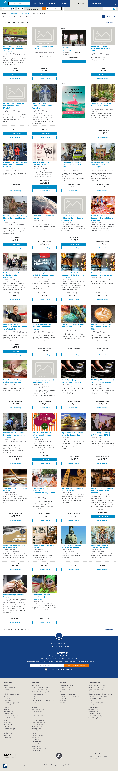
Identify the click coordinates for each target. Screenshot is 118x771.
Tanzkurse (35, 739)
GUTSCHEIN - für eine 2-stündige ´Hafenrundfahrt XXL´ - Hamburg (15, 48)
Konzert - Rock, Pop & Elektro (98, 696)
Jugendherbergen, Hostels (12, 703)
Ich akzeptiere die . (59, 669)
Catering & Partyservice (40, 748)
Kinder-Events (93, 705)
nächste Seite (109, 22)
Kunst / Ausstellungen (95, 703)
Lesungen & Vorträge (95, 716)
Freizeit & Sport (65, 687)
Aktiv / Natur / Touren (95, 698)
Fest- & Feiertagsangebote (41, 692)
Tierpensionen (36, 750)
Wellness (63, 700)
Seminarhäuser (9, 713)
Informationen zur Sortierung (109, 19)
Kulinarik (91, 700)
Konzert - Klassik (94, 711)
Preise (20, 9)
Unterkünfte (8, 683)
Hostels (6, 709)
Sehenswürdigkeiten (66, 685)
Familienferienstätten (11, 718)
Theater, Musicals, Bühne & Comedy (100, 694)
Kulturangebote (37, 737)
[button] (19, 3)
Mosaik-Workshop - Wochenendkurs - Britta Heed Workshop (43, 105)
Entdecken (63, 683)
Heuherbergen (8, 733)
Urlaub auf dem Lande (11, 694)
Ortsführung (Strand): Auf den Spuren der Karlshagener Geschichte (15, 164)
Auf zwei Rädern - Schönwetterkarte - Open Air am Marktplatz (72, 218)
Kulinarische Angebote (39, 722)
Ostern (34, 713)
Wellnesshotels (8, 711)
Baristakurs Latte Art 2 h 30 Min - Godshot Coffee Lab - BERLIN (101, 326)
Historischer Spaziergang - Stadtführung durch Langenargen (101, 164)
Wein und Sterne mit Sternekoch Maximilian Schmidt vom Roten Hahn (15, 326)
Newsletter (94, 765)
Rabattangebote (37, 724)
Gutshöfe (7, 720)
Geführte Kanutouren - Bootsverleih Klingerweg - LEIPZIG (101, 48)
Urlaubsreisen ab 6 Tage (40, 687)
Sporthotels (7, 737)
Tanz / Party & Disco (95, 718)
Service (114, 4)
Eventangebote (37, 726)
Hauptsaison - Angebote (40, 705)
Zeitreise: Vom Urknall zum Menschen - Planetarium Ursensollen (42, 326)
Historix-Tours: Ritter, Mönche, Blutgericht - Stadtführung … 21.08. (15, 218)
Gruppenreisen (37, 711)
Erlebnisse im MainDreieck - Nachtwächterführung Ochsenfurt (14, 275)
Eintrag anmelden (26, 765)
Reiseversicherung (82, 765)
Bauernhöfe (7, 705)
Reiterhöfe (7, 722)
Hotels (6, 685)
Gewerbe (63, 703)
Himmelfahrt (36, 744)
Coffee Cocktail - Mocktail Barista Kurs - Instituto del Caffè (71, 164)
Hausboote (7, 735)
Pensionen (7, 690)
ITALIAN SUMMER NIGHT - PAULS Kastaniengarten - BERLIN (42, 435)
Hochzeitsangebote (38, 731)
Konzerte (91, 692)
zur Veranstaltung (15, 78)
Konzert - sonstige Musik (96, 713)
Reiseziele (63, 692)
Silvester (34, 707)
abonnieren (76, 666)
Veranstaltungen (25, 13)
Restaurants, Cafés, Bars (68, 694)
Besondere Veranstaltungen (69, 696)
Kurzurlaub (35, 685)
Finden (73, 62)
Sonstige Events (93, 709)
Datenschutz (48, 765)
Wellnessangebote (38, 709)
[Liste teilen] (103, 16)
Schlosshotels (8, 700)
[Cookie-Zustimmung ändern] (5, 766)
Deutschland (13, 13)
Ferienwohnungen (9, 687)
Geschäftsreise (37, 742)
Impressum (38, 765)
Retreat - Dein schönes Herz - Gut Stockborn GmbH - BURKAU (14, 105)
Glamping (7, 696)
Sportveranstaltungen (95, 690)
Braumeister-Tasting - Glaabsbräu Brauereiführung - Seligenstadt (102, 218)
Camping (7, 698)
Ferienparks (8, 707)
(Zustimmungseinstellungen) (64, 765)
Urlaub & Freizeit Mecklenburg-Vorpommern (98, 758)
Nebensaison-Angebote (40, 690)
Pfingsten (35, 733)
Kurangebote (36, 729)
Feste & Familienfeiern (39, 716)
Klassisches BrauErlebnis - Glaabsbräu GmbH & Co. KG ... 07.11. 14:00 (72, 275)
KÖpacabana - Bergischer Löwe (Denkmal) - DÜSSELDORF (42, 597)
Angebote (35, 683)
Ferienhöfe (7, 726)
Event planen (36, 696)
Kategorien (7, 9)
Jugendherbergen (10, 729)
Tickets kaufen (16, 75)
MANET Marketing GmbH (61, 646)
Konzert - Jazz (93, 707)
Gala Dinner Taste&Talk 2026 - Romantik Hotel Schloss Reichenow (102, 490)
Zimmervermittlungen (11, 716)
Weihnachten (36, 718)
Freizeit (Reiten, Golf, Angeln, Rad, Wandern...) (43, 702)
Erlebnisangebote (38, 735)
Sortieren (110, 17)
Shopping (63, 698)
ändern (78, 59)
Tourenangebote (37, 694)
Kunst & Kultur (65, 690)
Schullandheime (9, 731)
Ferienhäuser (8, 692)
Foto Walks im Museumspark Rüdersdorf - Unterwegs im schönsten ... (14, 435)
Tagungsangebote (38, 720)
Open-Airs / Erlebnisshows (97, 687)
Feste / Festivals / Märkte (96, 685)
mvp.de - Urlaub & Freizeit (59, 643)
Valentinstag (36, 746)
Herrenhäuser (8, 724)
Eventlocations (37, 698)
